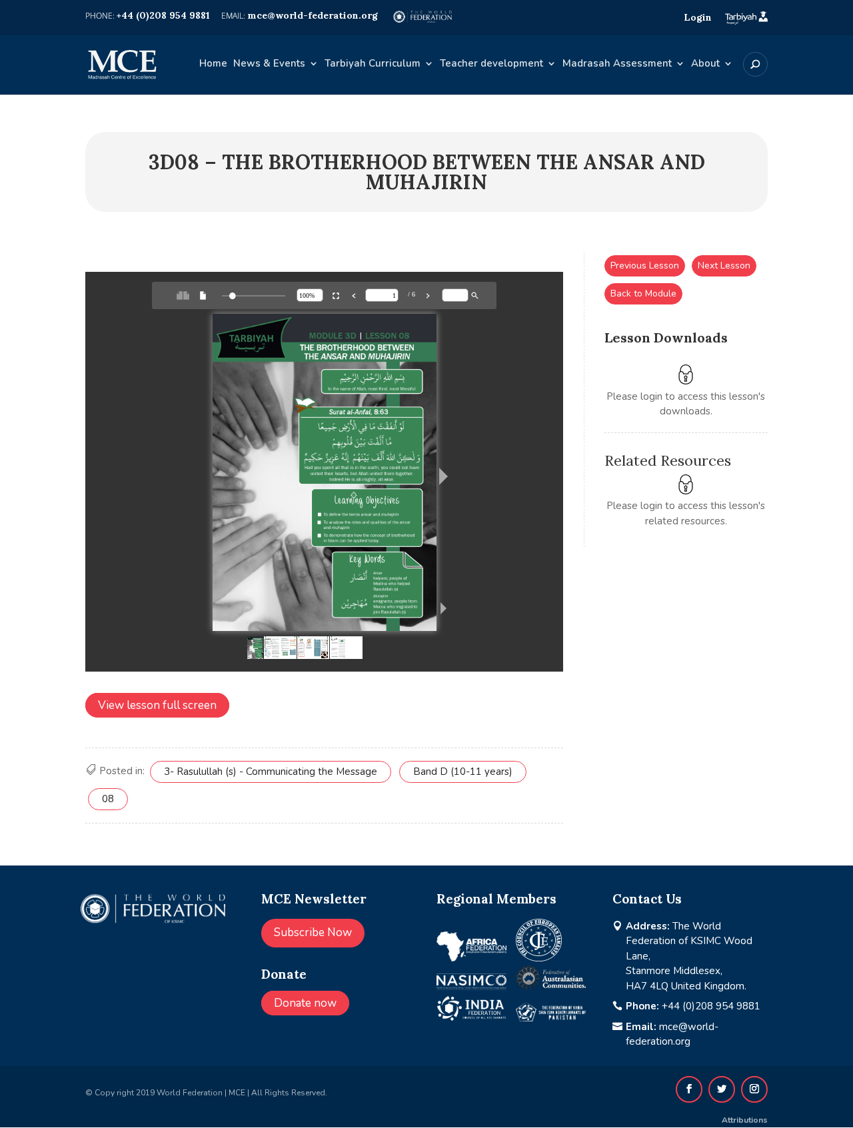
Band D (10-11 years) (462, 771)
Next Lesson (724, 265)
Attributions (745, 1120)
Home (213, 64)
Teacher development (491, 64)
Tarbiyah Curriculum (373, 64)
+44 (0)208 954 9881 (711, 1006)
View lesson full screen (157, 705)
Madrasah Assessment (617, 64)
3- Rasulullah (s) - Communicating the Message (270, 771)
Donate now (305, 1003)
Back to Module (643, 293)
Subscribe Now (313, 932)
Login (698, 17)
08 (108, 799)
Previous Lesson (644, 265)
